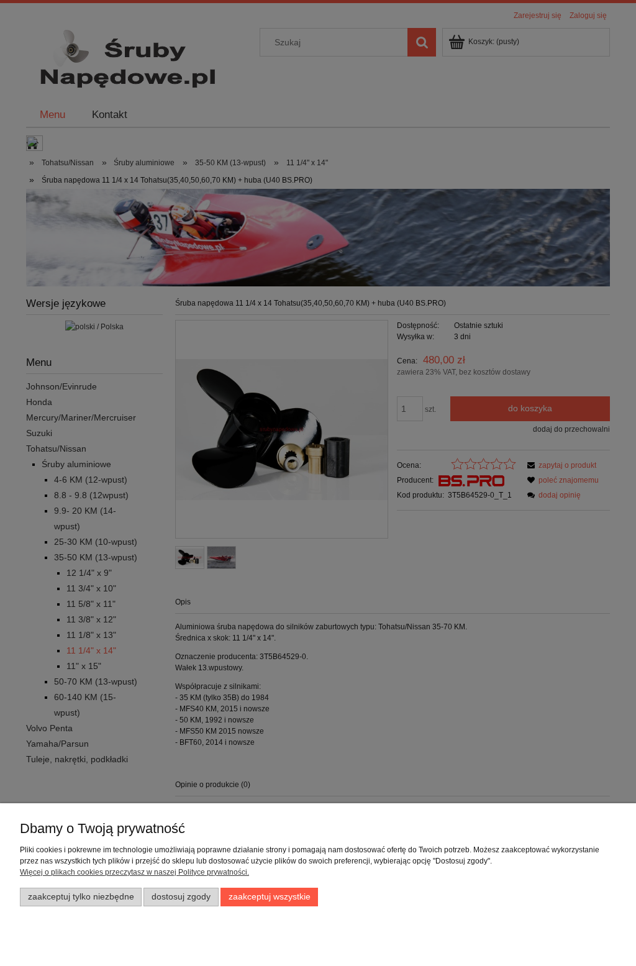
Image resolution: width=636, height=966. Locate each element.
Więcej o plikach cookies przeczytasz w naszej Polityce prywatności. (134, 872)
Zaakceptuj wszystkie (270, 896)
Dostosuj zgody (181, 896)
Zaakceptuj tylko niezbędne (81, 896)
